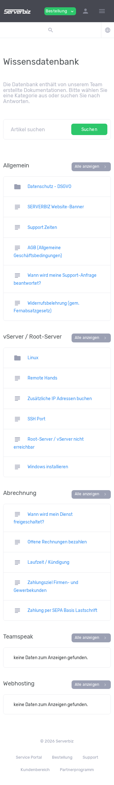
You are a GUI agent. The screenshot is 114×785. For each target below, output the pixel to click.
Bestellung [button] (60, 11)
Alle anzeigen (91, 166)
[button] (85, 11)
